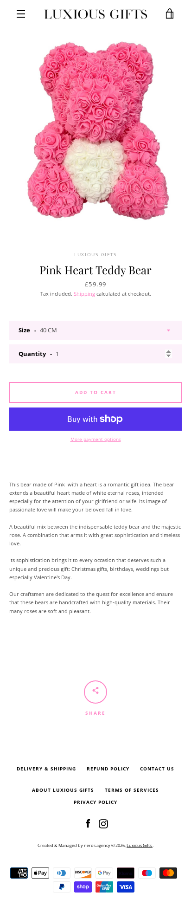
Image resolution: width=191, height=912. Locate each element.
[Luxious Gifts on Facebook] (88, 823)
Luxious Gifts (140, 845)
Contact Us (157, 769)
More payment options (95, 439)
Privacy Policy (95, 802)
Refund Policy (108, 769)
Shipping (84, 293)
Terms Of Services (132, 790)
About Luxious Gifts (63, 790)
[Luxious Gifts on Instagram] (103, 823)
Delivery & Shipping (46, 769)
